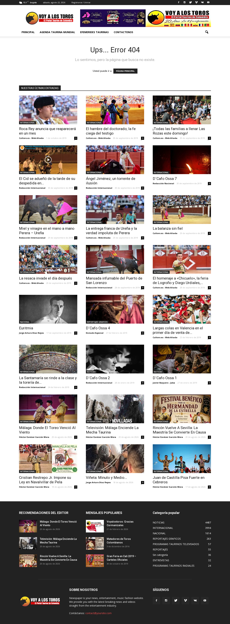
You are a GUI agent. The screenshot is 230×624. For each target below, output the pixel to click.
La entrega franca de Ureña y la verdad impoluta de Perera (111, 230)
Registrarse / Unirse (81, 2)
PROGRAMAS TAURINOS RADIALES (173, 565)
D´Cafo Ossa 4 (98, 328)
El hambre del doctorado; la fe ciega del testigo (111, 131)
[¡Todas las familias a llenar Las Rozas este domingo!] (182, 110)
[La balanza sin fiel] (182, 209)
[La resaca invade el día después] (48, 259)
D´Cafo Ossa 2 (98, 378)
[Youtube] (208, 2)
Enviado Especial (95, 333)
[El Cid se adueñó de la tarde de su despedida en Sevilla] (48, 159)
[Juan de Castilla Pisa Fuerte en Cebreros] (182, 458)
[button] (206, 32)
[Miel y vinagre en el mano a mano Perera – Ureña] (48, 209)
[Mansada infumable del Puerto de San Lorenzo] (115, 259)
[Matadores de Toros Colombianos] (95, 543)
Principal (28, 32)
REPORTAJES (160, 549)
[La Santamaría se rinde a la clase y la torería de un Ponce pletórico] (48, 359)
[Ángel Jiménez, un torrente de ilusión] (115, 159)
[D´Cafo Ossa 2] (115, 359)
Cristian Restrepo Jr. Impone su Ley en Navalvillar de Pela (45, 479)
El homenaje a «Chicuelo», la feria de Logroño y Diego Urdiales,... (180, 280)
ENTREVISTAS (161, 560)
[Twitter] (190, 2)
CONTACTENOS (123, 32)
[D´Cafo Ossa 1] (182, 359)
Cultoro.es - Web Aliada (31, 138)
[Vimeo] (196, 2)
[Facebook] (178, 2)
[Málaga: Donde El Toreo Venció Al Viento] (48, 408)
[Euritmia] (48, 309)
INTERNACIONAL (27, 122)
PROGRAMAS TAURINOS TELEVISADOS (176, 544)
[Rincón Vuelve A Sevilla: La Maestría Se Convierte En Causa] (182, 408)
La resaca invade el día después (45, 278)
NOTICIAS (91, 372)
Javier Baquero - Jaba (164, 382)
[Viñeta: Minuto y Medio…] (115, 458)
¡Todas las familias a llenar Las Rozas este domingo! (179, 131)
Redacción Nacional (163, 183)
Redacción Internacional (32, 188)
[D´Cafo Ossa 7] (182, 159)
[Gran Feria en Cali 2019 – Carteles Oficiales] (95, 560)
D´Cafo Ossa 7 (165, 178)
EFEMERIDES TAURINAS (94, 32)
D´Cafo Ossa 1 (165, 378)
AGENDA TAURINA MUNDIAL (57, 32)
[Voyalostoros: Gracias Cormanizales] (95, 526)
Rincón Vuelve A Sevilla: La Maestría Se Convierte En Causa (179, 430)
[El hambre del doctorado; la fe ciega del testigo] (115, 110)
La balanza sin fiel (168, 228)
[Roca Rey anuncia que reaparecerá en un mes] (48, 110)
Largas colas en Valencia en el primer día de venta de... (178, 330)
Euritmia (26, 328)
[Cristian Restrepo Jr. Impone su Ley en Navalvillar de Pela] (48, 458)
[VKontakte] (202, 2)
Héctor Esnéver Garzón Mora (34, 437)
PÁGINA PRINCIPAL (125, 71)
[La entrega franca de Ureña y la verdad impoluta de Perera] (115, 209)
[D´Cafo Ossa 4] (115, 309)
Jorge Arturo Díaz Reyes (31, 333)
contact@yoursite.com (98, 613)
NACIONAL (24, 322)
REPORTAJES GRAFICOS (97, 322)
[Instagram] (184, 2)
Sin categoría (160, 555)
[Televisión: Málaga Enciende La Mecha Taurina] (115, 408)
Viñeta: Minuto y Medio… (106, 477)
